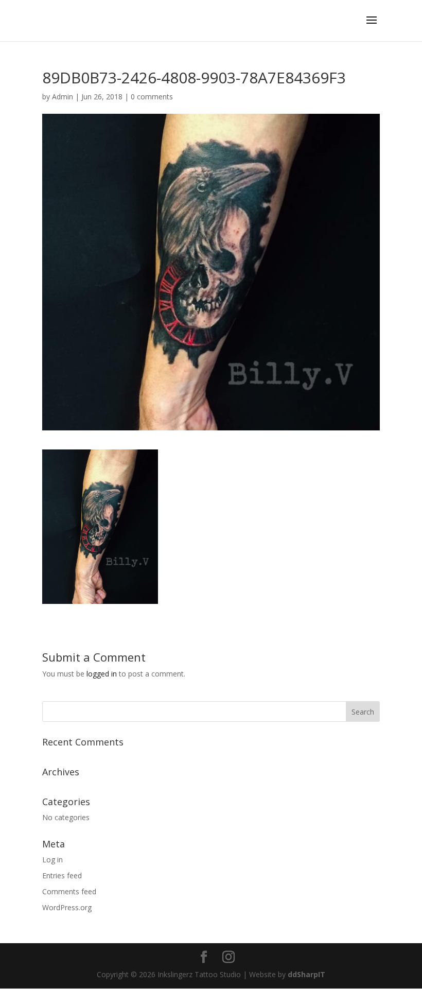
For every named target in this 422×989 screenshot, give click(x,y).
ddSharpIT (306, 974)
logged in (101, 674)
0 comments (152, 96)
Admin (62, 96)
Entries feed (62, 875)
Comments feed (69, 891)
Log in (52, 859)
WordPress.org (67, 907)
